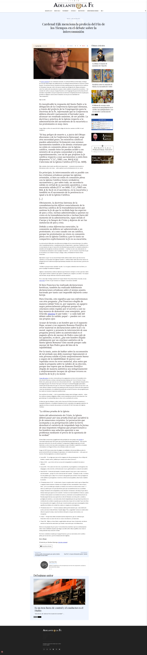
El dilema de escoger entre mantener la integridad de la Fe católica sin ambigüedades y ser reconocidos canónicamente (102, 108)
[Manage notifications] (2, 652)
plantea (51, 313)
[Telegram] (74, 1)
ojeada (80, 439)
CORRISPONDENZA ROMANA (92, 10)
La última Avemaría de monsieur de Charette (99, 65)
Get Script (98, 129)
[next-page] (39, 617)
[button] (145, 10)
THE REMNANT (65, 10)
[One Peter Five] (44, 565)
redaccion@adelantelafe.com (48, 641)
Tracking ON (105, 129)
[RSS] (72, 1)
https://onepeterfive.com (53, 563)
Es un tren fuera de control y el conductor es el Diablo (59, 609)
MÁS (102, 10)
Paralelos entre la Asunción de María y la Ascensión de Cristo (102, 85)
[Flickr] (71, 1)
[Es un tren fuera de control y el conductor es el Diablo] (59, 592)
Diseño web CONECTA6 (47, 647)
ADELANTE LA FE (48, 10)
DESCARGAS (45, 635)
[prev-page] (35, 617)
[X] (76, 1)
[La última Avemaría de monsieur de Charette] (102, 54)
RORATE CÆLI (57, 10)
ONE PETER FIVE (81, 10)
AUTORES (45, 637)
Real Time (102, 129)
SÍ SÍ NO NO (73, 10)
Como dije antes (43, 378)
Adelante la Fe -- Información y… (96, 128)
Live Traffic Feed (102, 119)
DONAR (44, 638)
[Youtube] (78, 1)
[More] (87, 46)
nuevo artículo (45, 81)
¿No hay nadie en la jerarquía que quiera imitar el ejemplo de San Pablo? (47, 554)
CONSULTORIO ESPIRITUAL (48, 634)
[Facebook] (69, 1)
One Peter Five (38, 46)
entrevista (42, 280)
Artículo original (62, 542)
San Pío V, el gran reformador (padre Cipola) (75, 554)
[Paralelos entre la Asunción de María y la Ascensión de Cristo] (102, 75)
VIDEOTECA (45, 636)
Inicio (68, 18)
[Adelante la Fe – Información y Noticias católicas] (73, 6)
